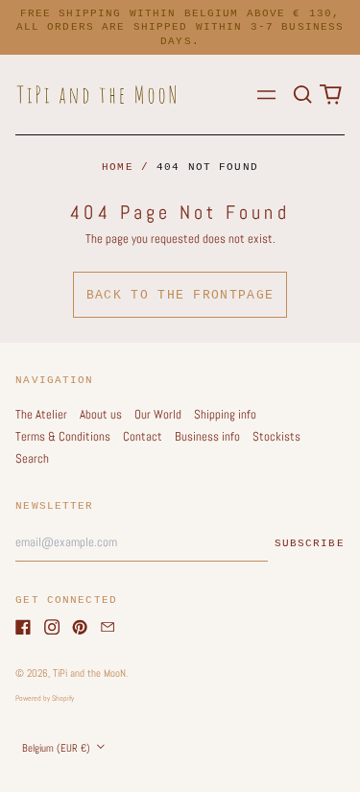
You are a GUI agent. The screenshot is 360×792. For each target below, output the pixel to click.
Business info (207, 436)
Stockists (276, 436)
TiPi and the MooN (89, 673)
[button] (302, 94)
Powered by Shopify (44, 698)
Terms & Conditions (62, 436)
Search (32, 458)
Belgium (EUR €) (57, 748)
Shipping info (225, 414)
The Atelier (41, 414)
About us (101, 414)
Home (117, 167)
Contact (142, 436)
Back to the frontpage (180, 295)
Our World (157, 414)
